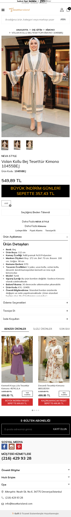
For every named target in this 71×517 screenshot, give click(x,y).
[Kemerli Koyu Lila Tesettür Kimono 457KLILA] (17, 359)
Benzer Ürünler (15, 328)
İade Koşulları (11, 318)
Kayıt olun (60, 429)
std (6, 203)
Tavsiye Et (50, 230)
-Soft (16, 513)
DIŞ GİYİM (37, 29)
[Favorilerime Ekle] (28, 340)
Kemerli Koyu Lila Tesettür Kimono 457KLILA (15, 387)
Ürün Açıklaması (12, 236)
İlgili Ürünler (42, 328)
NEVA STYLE (9, 156)
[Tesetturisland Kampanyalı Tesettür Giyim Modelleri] (35, 1)
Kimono (50, 29)
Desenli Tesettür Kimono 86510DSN (51, 387)
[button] (32, 410)
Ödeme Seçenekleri (14, 302)
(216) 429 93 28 (16, 458)
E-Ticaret (24, 513)
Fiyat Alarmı (36, 230)
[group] (35, 86)
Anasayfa (22, 29)
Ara (63, 19)
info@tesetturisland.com (18, 503)
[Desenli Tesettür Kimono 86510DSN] (54, 359)
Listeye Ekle (21, 230)
